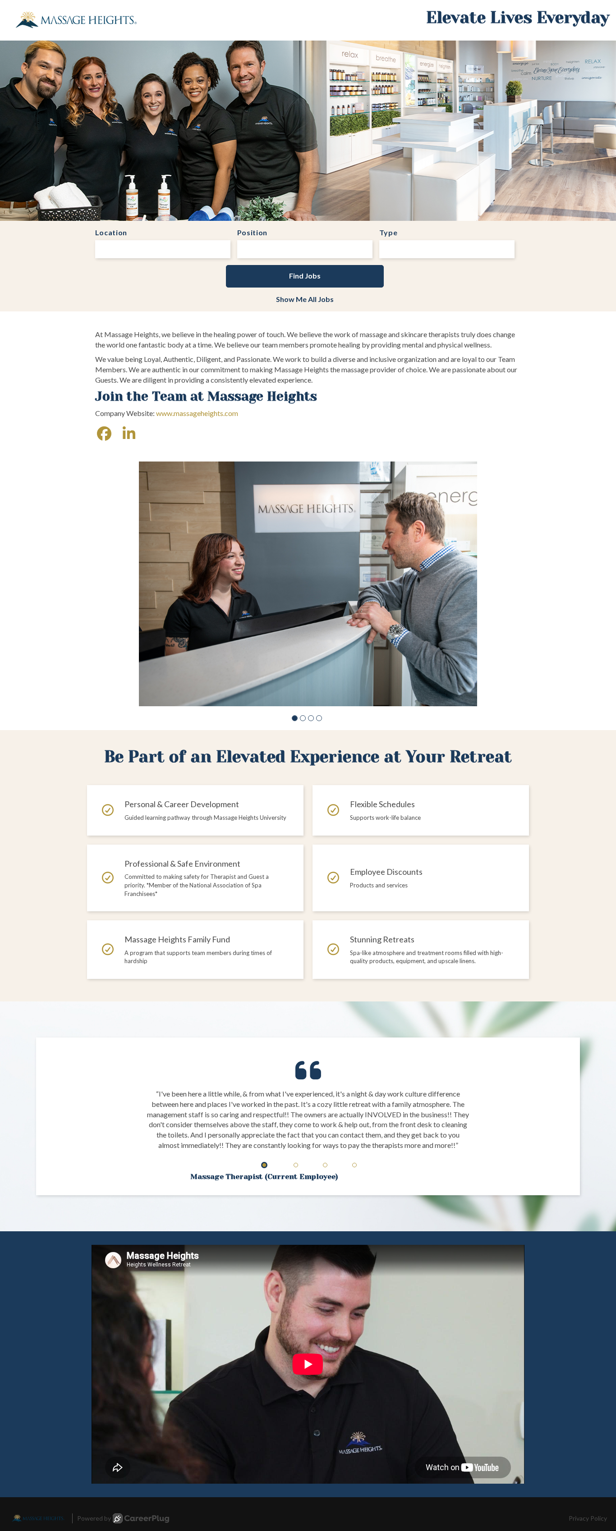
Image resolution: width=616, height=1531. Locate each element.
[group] (308, 584)
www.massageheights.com (197, 413)
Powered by (94, 1518)
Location (111, 232)
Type (388, 232)
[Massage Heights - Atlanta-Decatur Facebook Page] (104, 433)
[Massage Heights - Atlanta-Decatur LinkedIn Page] (129, 433)
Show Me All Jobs (305, 299)
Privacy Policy (588, 1518)
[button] (295, 718)
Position (252, 232)
